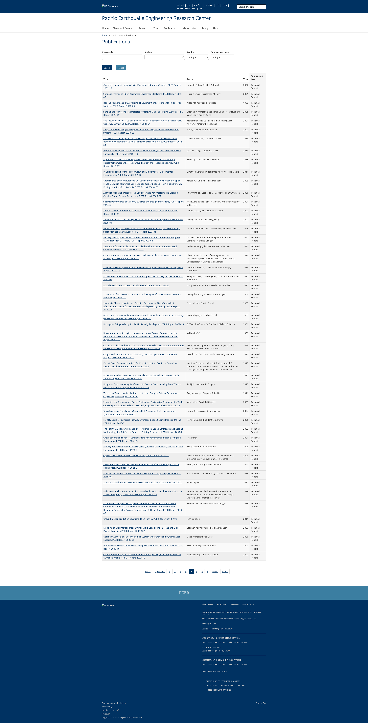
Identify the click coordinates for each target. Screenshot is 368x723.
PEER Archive (248, 604)
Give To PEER (207, 604)
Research (144, 28)
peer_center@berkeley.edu (220, 628)
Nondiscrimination (110, 710)
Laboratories (189, 28)
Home (105, 28)
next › (216, 572)
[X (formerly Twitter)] (110, 610)
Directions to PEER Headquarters (223, 681)
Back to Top (261, 703)
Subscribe (221, 604)
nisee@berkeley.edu (217, 671)
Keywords (107, 52)
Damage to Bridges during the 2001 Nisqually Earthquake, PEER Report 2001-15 (143, 324)
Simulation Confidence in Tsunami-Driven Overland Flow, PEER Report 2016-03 (142, 482)
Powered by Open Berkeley (114, 703)
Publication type (220, 52)
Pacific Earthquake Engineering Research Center (156, 18)
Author (148, 52)
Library (204, 28)
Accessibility (108, 706)
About (216, 28)
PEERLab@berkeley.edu (218, 650)
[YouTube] (121, 610)
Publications (171, 28)
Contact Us (234, 604)
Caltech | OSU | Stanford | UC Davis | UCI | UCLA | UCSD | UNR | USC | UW (203, 7)
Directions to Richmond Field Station (225, 685)
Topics (190, 52)
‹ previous (160, 572)
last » (226, 572)
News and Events (123, 28)
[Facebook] (104, 610)
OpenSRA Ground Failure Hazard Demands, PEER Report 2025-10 (136, 455)
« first (148, 572)
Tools (156, 28)
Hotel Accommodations (218, 690)
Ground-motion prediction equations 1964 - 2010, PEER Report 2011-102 (140, 518)
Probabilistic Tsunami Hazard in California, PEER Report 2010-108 (136, 285)
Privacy (106, 714)
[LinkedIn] (116, 610)
